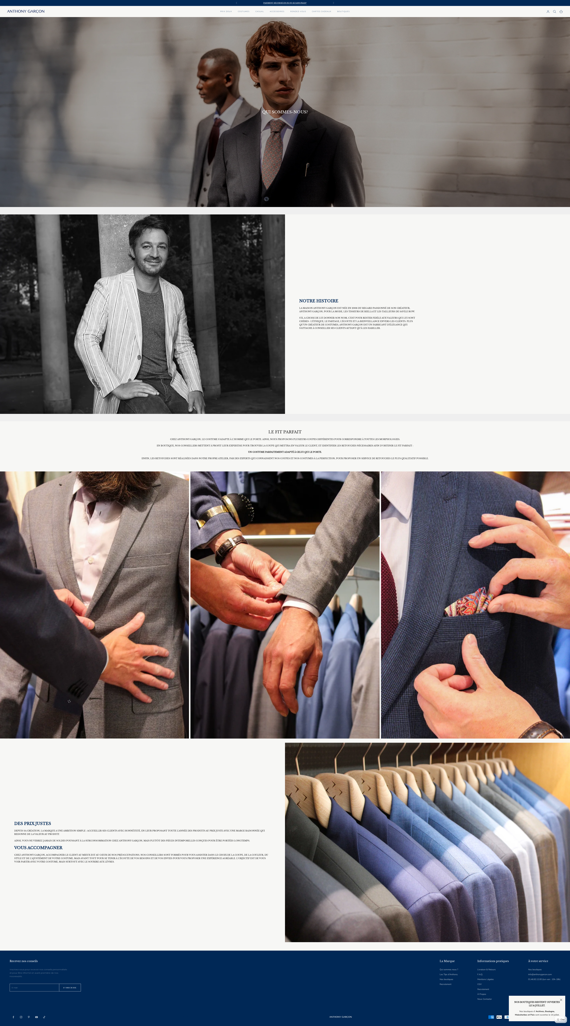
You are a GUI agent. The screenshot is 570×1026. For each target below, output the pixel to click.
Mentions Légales (485, 979)
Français (185, 1017)
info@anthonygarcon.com (540, 974)
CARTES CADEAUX (321, 11)
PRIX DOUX (226, 11)
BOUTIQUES (343, 11)
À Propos (481, 994)
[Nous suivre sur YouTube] (36, 1017)
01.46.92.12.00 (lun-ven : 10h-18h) (544, 979)
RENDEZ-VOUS (298, 11)
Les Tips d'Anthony (449, 974)
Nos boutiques (446, 979)
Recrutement (445, 984)
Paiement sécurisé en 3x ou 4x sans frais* (285, 1)
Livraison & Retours (486, 969)
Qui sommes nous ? (449, 969)
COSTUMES (244, 11)
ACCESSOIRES (277, 11)
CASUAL (259, 11)
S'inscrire (70, 988)
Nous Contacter (484, 999)
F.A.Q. (480, 974)
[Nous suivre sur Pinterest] (28, 1017)
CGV (479, 984)
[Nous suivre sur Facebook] (13, 1017)
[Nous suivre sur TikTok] (44, 1017)
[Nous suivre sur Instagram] (21, 1017)
